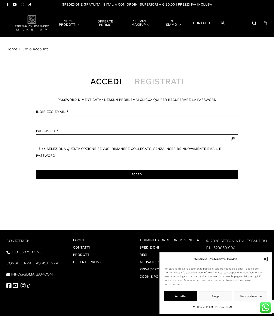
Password (47, 131)
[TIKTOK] (30, 4)
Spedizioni (149, 247)
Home (11, 49)
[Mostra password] (233, 138)
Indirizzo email (52, 112)
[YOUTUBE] (15, 4)
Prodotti (82, 255)
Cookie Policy (205, 307)
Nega (215, 296)
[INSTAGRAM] (22, 4)
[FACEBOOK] (8, 4)
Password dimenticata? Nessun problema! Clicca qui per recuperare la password (137, 100)
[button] (265, 259)
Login (78, 240)
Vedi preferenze (251, 296)
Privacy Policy (223, 307)
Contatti (81, 247)
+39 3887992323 (26, 252)
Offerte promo (87, 262)
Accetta (180, 296)
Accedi (137, 174)
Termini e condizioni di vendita (169, 240)
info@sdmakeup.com (32, 274)
